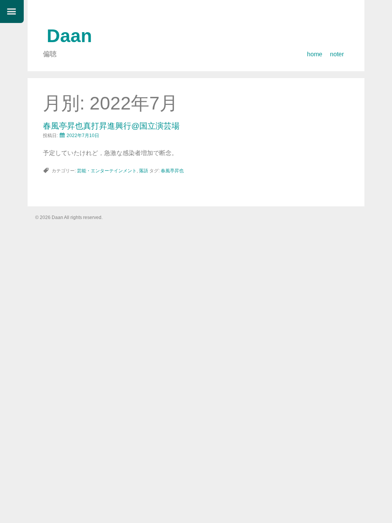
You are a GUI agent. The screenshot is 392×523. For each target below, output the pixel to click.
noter (337, 54)
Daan (69, 36)
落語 (143, 170)
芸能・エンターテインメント (107, 170)
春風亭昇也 (172, 170)
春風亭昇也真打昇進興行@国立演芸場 (111, 125)
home (314, 54)
